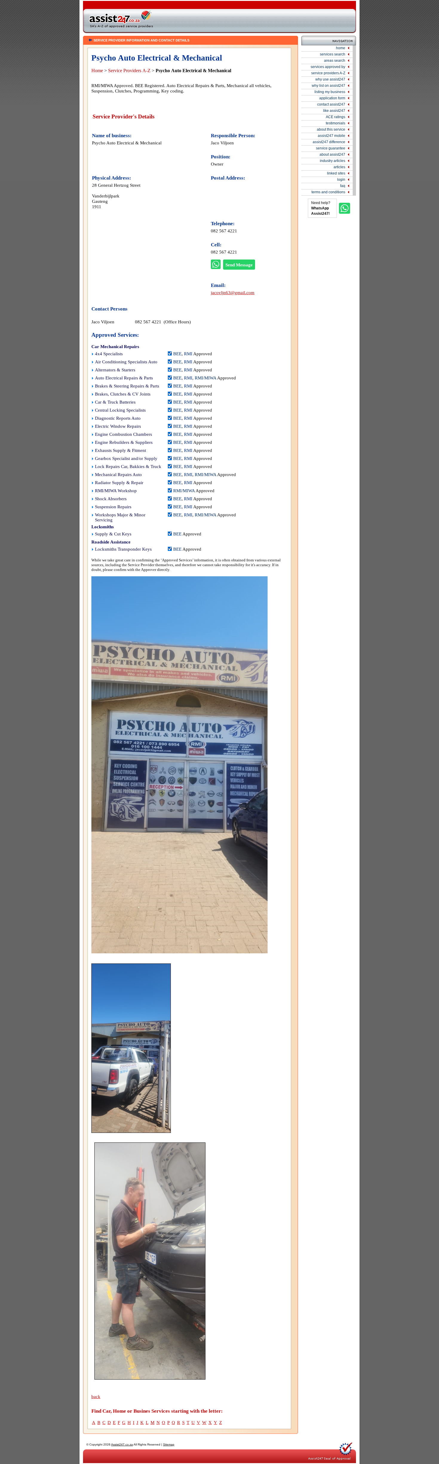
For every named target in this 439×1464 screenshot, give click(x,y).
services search (332, 54)
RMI (188, 353)
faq (342, 186)
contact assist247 (331, 104)
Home (97, 70)
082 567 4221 (224, 230)
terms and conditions (328, 192)
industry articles (332, 161)
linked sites (336, 173)
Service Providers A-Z (129, 70)
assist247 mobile (331, 136)
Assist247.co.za (122, 1444)
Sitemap (168, 1444)
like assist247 (334, 111)
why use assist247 (330, 79)
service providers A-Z (328, 73)
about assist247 (332, 154)
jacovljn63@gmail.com (232, 292)
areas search (334, 60)
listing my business (329, 92)
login (341, 179)
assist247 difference (329, 142)
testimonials (335, 123)
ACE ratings (335, 117)
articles (339, 167)
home (340, 48)
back (95, 1396)
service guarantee (330, 148)
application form (332, 98)
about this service (331, 129)
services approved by (328, 67)
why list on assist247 (328, 86)
